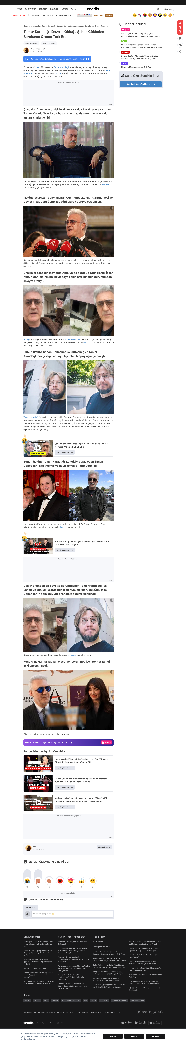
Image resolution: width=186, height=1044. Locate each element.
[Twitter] (150, 1012)
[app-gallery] (155, 1023)
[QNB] (134, 15)
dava (58, 73)
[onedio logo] (93, 9)
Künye (117, 1012)
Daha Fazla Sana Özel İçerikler (139, 84)
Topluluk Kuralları (62, 1012)
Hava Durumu (98, 942)
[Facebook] (144, 1012)
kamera (105, 184)
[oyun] (160, 15)
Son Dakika (104, 1000)
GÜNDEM (43, 9)
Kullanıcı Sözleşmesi (96, 1012)
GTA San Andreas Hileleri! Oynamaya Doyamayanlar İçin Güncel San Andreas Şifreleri (144, 983)
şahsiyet (72, 655)
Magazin (36, 26)
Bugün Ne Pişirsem (119, 1000)
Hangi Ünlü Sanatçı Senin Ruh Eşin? (136, 67)
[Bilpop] (149, 15)
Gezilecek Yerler (137, 1000)
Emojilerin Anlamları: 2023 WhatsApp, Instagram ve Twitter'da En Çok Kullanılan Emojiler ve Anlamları (109, 974)
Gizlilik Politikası (49, 1012)
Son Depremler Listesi (101, 947)
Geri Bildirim (38, 1012)
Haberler (26, 26)
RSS (122, 1012)
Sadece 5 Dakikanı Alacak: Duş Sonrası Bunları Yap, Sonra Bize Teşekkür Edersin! (38, 975)
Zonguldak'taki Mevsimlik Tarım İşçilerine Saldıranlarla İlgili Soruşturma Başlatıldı (139, 57)
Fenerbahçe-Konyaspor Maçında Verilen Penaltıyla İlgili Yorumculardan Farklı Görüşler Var (74, 968)
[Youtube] (155, 1012)
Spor (124, 41)
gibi (85, 342)
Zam (46, 1000)
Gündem (125, 52)
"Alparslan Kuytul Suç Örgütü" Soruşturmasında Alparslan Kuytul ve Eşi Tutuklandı (73, 959)
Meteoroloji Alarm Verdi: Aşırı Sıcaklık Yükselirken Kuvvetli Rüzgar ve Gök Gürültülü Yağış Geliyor (72, 950)
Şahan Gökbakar (31, 43)
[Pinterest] (160, 1012)
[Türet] (139, 15)
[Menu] (13, 8)
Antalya (26, 339)
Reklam (72, 1012)
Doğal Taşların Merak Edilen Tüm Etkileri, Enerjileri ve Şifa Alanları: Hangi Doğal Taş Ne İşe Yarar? (109, 967)
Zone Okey (98, 15)
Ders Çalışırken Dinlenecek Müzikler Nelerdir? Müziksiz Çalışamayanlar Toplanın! (143, 963)
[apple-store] (127, 1023)
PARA (73, 9)
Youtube (55, 1000)
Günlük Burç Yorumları (71, 1000)
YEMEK (65, 9)
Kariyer (85, 1012)
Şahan (37, 67)
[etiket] (24, 441)
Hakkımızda (27, 1012)
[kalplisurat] (170, 15)
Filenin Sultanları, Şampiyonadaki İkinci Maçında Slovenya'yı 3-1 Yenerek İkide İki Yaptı (141, 46)
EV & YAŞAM (30, 9)
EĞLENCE (54, 9)
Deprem (37, 1000)
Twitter (27, 1000)
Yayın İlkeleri (110, 1012)
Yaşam (124, 63)
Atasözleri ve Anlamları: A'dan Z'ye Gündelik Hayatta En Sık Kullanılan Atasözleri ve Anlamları (106, 980)
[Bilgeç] (144, 15)
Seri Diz (109, 15)
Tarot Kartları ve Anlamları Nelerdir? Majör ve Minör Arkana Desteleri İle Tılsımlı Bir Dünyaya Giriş (145, 944)
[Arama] (158, 9)
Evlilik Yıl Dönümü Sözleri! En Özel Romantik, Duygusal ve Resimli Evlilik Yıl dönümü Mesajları (108, 954)
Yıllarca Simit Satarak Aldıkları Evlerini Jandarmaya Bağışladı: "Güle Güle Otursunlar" (72, 977)
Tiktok (93, 1000)
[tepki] (27, 881)
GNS (38, 49)
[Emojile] (155, 15)
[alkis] (165, 15)
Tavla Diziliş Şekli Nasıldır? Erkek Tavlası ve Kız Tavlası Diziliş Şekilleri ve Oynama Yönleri (109, 987)
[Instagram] (139, 1012)
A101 (85, 1000)
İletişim (79, 1012)
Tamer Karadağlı (49, 43)
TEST (19, 9)
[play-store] (141, 1023)
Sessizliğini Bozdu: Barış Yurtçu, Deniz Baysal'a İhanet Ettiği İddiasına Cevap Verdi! (140, 34)
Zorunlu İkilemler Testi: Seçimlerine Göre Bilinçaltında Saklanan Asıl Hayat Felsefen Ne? (72, 986)
